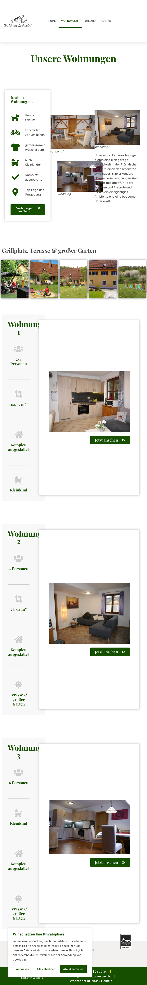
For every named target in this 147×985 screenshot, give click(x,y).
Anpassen (22, 969)
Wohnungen (69, 21)
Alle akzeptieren (73, 969)
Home (52, 21)
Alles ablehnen (46, 969)
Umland (90, 21)
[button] (28, 209)
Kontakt (107, 21)
